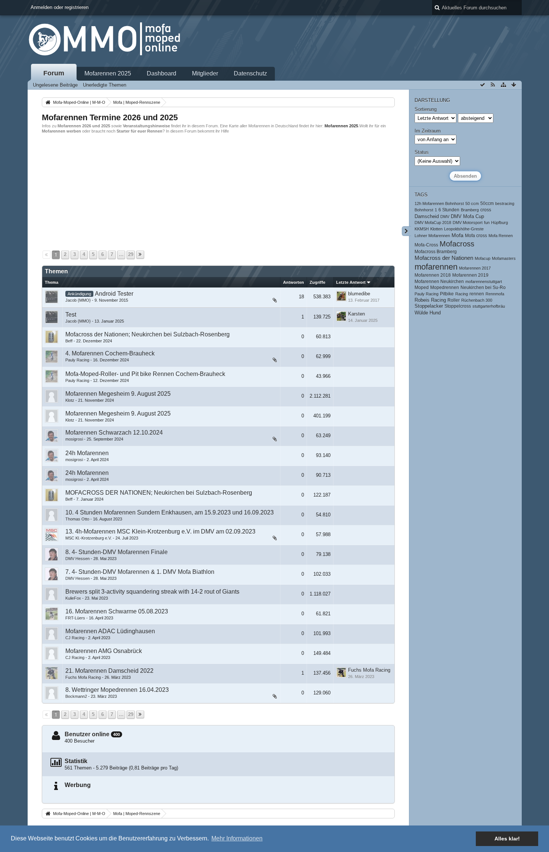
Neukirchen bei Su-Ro (483, 287)
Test (70, 314)
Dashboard (161, 73)
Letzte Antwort (351, 282)
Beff (68, 341)
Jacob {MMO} (78, 300)
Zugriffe (317, 282)
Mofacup (482, 258)
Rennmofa (495, 294)
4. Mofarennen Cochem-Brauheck (110, 353)
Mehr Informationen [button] (237, 838)
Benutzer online (87, 734)
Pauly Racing (77, 360)
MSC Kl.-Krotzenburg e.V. (88, 538)
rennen (476, 293)
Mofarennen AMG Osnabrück (103, 651)
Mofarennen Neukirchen (439, 281)
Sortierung (426, 109)
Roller (453, 300)
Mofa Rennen (500, 235)
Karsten (356, 314)
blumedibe (359, 293)
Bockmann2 (76, 696)
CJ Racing (74, 637)
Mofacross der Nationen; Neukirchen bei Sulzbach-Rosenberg (147, 334)
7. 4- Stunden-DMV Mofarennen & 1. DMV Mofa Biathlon (139, 572)
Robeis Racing (430, 300)
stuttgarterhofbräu (488, 306)
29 (130, 254)
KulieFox (73, 598)
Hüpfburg (499, 222)
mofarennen (436, 266)
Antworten (293, 282)
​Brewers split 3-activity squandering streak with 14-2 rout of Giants (152, 591)
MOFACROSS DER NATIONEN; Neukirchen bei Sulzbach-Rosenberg (158, 492)
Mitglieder (205, 73)
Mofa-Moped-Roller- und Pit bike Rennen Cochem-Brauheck (145, 374)
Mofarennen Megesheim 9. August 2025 (118, 394)
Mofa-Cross (426, 244)
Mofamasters (504, 258)
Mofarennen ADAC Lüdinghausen (110, 631)
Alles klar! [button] (507, 839)
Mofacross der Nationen (444, 258)
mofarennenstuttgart (483, 281)
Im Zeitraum (428, 131)
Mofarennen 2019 (470, 275)
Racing (461, 294)
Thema (51, 282)
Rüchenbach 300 (476, 300)
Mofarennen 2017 (475, 268)
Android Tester (114, 293)
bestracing (504, 203)
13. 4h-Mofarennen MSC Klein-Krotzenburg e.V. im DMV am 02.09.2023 (160, 531)
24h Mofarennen (87, 453)
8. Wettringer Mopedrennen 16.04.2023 (117, 690)
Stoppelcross (457, 306)
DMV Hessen (77, 558)
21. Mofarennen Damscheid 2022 (109, 671)
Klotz (69, 400)
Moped (422, 287)
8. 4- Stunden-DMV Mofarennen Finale (116, 552)
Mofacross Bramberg (436, 251)
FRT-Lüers (75, 618)
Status (422, 152)
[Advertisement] (266, 191)
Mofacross (457, 244)
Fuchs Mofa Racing (83, 677)
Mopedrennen (444, 287)
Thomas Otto (77, 519)
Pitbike (447, 293)
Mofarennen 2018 (433, 275)
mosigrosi (74, 439)
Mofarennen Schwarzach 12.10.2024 (114, 432)
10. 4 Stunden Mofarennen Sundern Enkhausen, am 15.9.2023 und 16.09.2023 (169, 512)
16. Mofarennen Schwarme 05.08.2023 (116, 611)
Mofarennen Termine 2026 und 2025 (110, 117)
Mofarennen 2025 (107, 73)
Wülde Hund (428, 312)
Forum (53, 73)
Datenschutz (250, 73)
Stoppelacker (429, 306)
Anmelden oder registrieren (60, 7)
